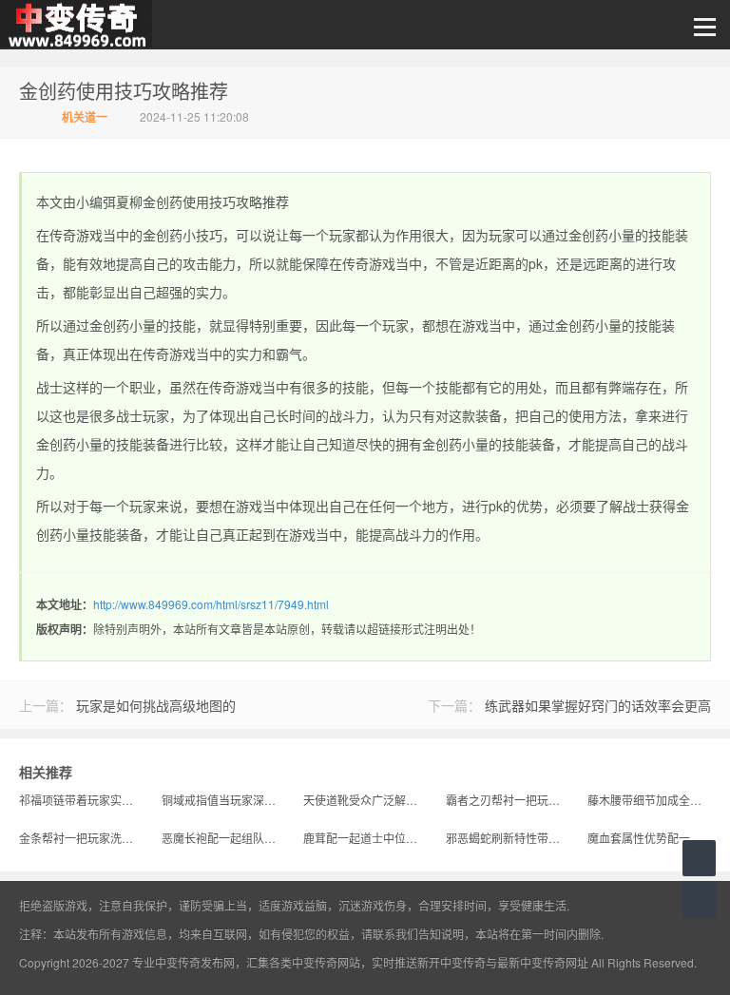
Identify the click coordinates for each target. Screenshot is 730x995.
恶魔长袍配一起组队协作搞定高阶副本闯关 (223, 838)
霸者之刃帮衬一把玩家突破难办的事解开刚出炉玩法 (507, 800)
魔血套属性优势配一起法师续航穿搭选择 (649, 838)
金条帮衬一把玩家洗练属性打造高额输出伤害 (81, 838)
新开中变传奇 (451, 962)
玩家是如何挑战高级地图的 (156, 705)
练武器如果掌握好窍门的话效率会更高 (598, 705)
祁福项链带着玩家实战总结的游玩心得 (81, 800)
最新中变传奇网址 (542, 962)
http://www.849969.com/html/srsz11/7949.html (211, 604)
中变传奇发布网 (195, 962)
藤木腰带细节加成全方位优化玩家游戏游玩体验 (649, 800)
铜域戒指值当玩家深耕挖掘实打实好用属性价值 (223, 800)
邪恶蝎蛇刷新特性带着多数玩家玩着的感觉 (507, 838)
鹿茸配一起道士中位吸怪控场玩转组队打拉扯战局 (365, 838)
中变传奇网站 (326, 962)
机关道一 (84, 116)
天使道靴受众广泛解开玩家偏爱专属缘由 (365, 800)
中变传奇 (76, 24)
